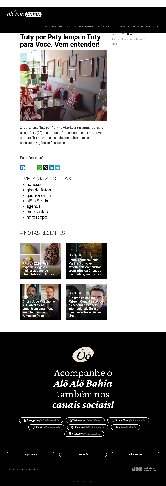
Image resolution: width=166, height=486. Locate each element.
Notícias (76, 482)
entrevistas (135, 26)
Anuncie (83, 454)
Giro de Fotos (87, 482)
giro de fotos (67, 26)
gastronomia (86, 26)
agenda (121, 26)
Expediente (30, 454)
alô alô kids (106, 26)
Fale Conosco (135, 454)
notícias (50, 26)
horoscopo (153, 26)
